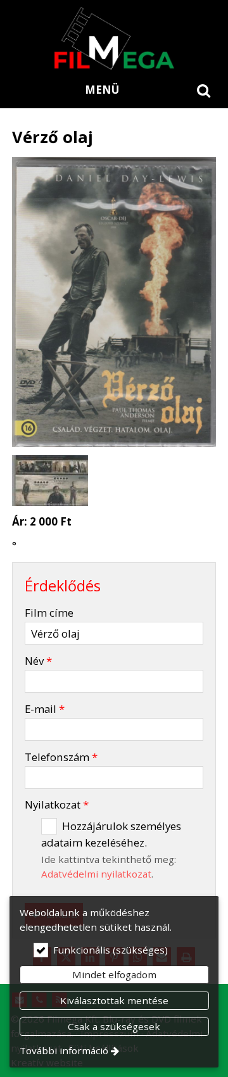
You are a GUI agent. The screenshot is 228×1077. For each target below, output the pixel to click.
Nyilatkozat (57, 804)
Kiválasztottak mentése (114, 1000)
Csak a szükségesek (114, 1026)
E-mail (45, 709)
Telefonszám (61, 757)
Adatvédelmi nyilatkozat (96, 873)
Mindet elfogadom (114, 974)
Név (38, 660)
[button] (204, 90)
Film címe (49, 612)
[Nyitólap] (114, 38)
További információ (64, 1050)
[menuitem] (204, 90)
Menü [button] (102, 89)
